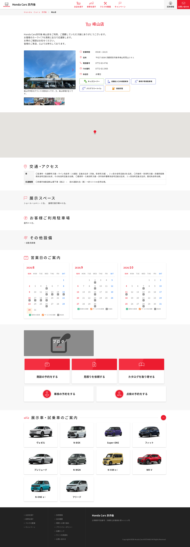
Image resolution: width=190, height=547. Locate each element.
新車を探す (91, 7)
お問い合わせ (183, 7)
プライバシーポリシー (64, 527)
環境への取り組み (62, 523)
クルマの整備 (105, 7)
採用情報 (170, 7)
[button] (95, 132)
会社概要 (59, 519)
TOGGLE (163, 417)
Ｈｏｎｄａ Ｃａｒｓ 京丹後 (35, 12)
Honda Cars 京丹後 (24, 4)
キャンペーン (120, 7)
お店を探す (78, 7)
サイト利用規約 (62, 535)
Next (73, 70)
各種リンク (60, 531)
